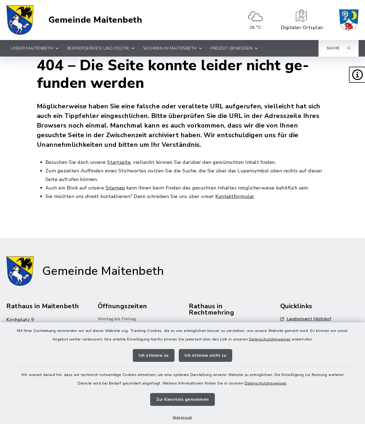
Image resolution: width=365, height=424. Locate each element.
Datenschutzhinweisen (270, 339)
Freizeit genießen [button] (232, 48)
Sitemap (115, 188)
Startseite (119, 162)
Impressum (182, 417)
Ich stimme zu (154, 355)
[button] (357, 75)
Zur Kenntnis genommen (182, 399)
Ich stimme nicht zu (206, 355)
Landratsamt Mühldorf (309, 319)
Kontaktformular (234, 196)
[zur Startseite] (20, 20)
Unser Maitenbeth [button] (32, 48)
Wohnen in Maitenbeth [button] (170, 48)
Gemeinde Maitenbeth (95, 20)
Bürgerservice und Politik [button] (98, 48)
